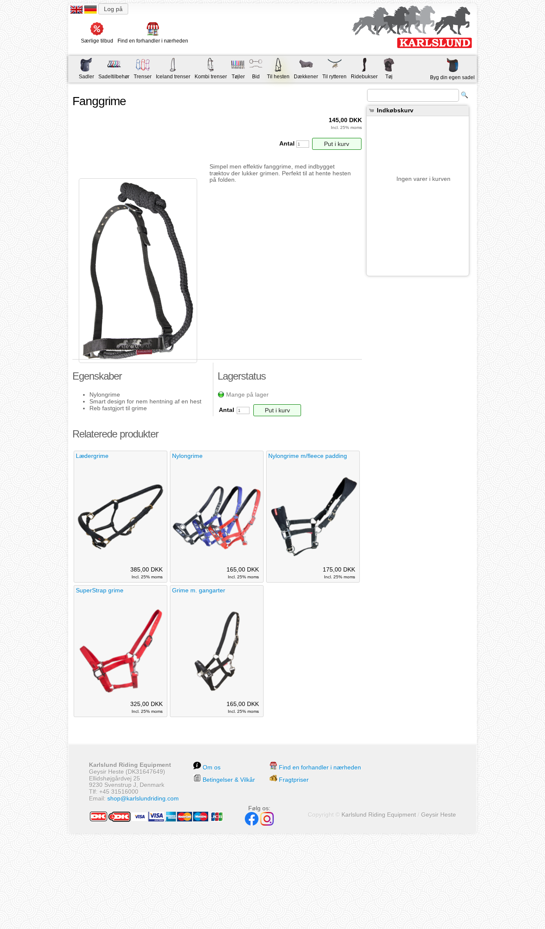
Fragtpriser (294, 779)
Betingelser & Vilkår (229, 779)
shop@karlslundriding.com (143, 798)
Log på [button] (113, 9)
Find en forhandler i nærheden (320, 767)
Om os (212, 767)
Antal (287, 143)
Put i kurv (336, 143)
